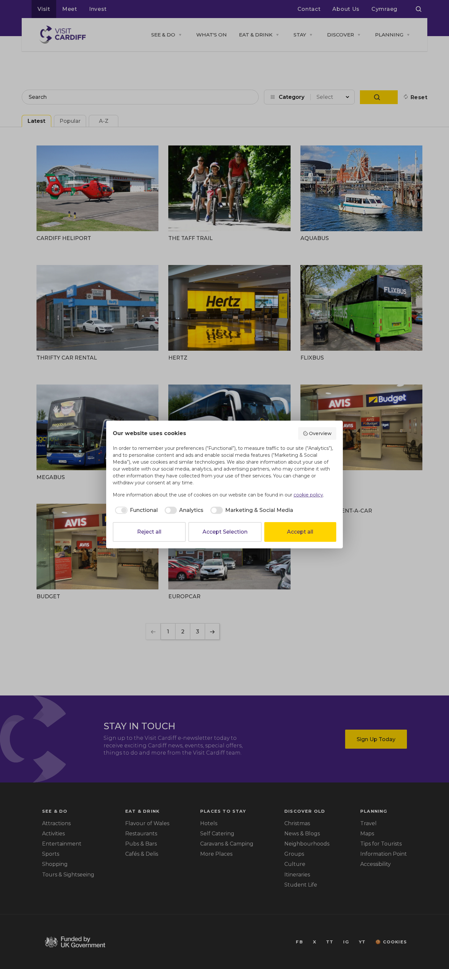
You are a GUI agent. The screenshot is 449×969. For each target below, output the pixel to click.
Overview (320, 433)
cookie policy (308, 495)
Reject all (149, 532)
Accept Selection (225, 532)
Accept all (300, 532)
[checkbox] (135, 510)
